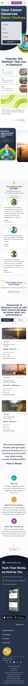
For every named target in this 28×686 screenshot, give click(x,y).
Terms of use (13, 668)
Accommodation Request (13, 676)
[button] (8, 2)
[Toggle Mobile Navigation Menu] (25, 2)
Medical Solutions (7, 630)
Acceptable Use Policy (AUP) (14, 674)
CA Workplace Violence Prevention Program (14, 683)
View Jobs (10, 41)
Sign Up (20, 320)
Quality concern (7, 660)
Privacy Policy (13, 670)
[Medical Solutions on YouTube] (14, 662)
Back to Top (19, 624)
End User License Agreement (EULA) (13, 672)
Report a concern (8, 658)
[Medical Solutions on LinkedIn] (21, 662)
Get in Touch (6, 642)
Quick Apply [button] (16, 3)
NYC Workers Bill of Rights (13, 678)
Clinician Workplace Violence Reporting (14, 680)
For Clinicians (6, 634)
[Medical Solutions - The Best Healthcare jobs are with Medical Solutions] (2, 3)
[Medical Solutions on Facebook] (7, 662)
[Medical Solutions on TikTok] (17, 662)
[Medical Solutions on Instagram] (10, 662)
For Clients (5, 638)
